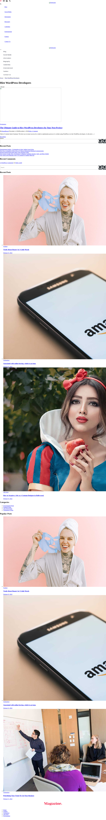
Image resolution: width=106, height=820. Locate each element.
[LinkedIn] (7, 1)
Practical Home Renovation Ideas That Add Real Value (14, 152)
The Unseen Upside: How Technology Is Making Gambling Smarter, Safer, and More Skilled (24, 154)
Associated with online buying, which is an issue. (19, 363)
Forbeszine (14, 819)
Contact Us (7, 41)
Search (2, 138)
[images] (30, 121)
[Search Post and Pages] (0, 4)
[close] (0, 49)
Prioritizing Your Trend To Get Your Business (18, 796)
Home (5, 810)
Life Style (5, 492)
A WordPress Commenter (6, 163)
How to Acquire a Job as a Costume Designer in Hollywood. (23, 495)
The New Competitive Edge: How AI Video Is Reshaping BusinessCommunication (22, 151)
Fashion (7, 36)
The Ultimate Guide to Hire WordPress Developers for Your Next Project (31, 128)
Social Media (8, 12)
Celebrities (7, 26)
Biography (7, 21)
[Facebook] (1, 1)
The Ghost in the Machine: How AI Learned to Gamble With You (17, 155)
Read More (3, 137)
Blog (6, 7)
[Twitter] (10, 1)
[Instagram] (4, 1)
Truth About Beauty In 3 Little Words (16, 249)
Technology (3, 124)
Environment (6, 816)
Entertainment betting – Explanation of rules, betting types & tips (17, 149)
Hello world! (18, 163)
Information (8, 16)
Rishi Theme (28, 819)
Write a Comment (33, 131)
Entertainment (8, 31)
